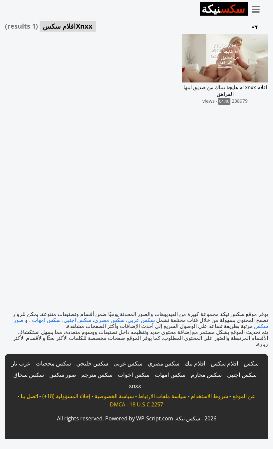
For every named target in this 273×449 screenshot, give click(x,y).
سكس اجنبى (242, 374)
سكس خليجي (92, 363)
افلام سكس (224, 363)
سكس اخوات (133, 374)
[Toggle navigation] (258, 8)
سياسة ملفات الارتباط (162, 396)
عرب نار (20, 363)
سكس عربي (141, 320)
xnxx (135, 385)
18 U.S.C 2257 (146, 404)
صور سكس (62, 374)
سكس (251, 363)
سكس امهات (46, 320)
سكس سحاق (28, 374)
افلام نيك (195, 363)
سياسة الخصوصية (114, 396)
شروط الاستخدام (209, 396)
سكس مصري (109, 320)
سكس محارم (206, 374)
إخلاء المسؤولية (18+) (66, 396)
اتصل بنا (29, 396)
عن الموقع (243, 396)
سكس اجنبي (77, 320)
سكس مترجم (97, 374)
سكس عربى (128, 363)
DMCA (117, 404)
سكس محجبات (53, 363)
